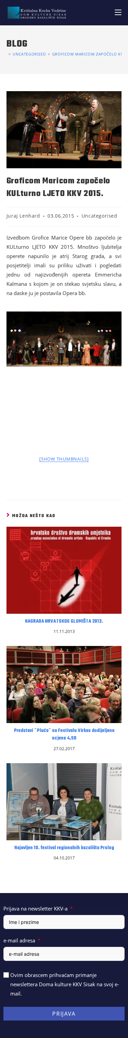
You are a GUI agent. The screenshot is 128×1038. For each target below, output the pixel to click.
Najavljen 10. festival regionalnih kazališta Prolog (64, 848)
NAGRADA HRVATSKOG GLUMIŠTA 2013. (64, 621)
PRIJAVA (63, 1013)
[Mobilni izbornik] (118, 12)
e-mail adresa (19, 940)
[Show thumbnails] (64, 459)
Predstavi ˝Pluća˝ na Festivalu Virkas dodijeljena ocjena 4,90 (64, 734)
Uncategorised (99, 215)
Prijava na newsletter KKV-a (35, 908)
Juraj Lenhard (23, 215)
